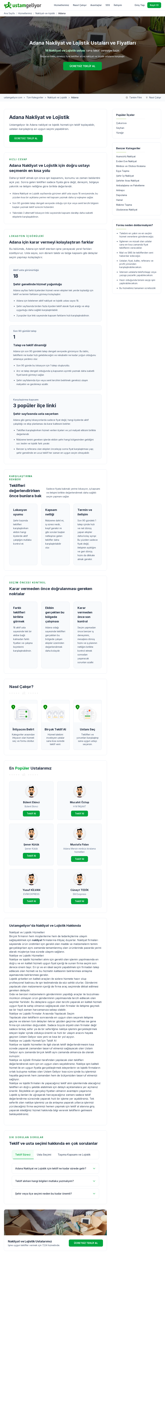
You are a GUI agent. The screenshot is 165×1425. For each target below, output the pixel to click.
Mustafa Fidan (79, 844)
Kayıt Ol (154, 5)
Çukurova (121, 123)
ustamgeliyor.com (13, 97)
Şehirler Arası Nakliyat (127, 180)
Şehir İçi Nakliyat (125, 175)
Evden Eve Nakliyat (126, 161)
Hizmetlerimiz (61, 5)
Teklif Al (31, 813)
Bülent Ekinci (31, 802)
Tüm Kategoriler (34, 97)
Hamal (119, 200)
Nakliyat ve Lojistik (57, 97)
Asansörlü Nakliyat (126, 156)
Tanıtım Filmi (135, 97)
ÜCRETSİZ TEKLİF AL (82, 66)
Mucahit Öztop (79, 802)
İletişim (118, 5)
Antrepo (120, 190)
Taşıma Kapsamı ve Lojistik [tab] (74, 1154)
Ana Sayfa (9, 13)
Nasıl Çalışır (80, 5)
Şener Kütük (31, 844)
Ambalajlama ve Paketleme (130, 185)
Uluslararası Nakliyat (126, 209)
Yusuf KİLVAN (31, 890)
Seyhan (120, 128)
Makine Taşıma (124, 204)
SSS (108, 5)
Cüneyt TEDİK (79, 890)
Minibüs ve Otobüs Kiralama (131, 166)
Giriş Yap (140, 5)
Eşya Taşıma (122, 171)
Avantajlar (96, 5)
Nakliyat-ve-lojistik (45, 13)
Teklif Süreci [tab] (22, 1154)
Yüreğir (120, 132)
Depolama (121, 195)
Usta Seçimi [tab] (44, 1154)
